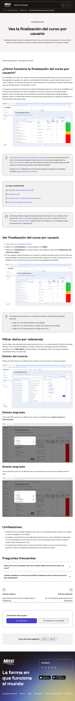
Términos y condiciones (53, 694)
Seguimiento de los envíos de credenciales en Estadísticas (18, 599)
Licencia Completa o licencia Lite (20, 202)
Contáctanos (22, 621)
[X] (46, 668)
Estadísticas (23, 10)
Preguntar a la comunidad (54, 621)
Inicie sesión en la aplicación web (19, 244)
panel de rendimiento (30, 172)
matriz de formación (17, 162)
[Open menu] (68, 5)
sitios (27, 218)
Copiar (32, 105)
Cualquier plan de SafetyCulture (19, 190)
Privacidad (38, 694)
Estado (22, 694)
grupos (20, 218)
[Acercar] (6, 105)
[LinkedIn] (49, 668)
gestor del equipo (45, 218)
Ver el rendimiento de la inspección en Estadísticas (59, 599)
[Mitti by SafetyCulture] (7, 5)
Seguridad (69, 694)
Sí (43, 639)
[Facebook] (52, 668)
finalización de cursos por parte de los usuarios (29, 158)
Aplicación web (14, 194)
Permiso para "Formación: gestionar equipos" (24, 198)
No (51, 639)
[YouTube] (42, 668)
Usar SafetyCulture (12, 10)
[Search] (63, 5)
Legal (30, 694)
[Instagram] (55, 668)
